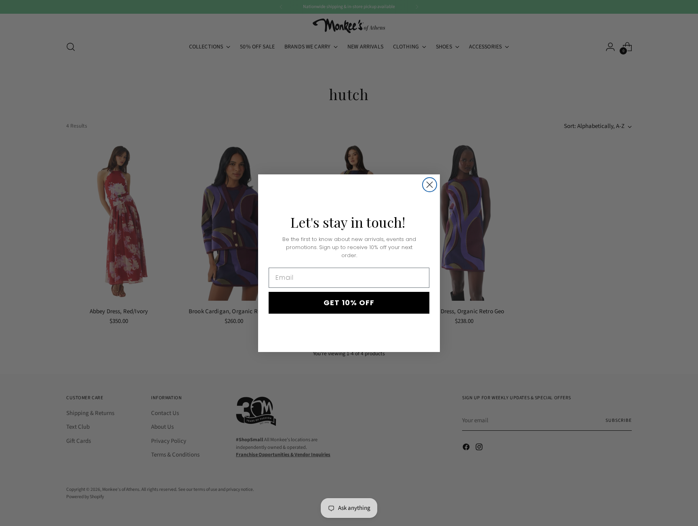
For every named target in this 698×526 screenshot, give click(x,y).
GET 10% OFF (349, 303)
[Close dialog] (430, 185)
